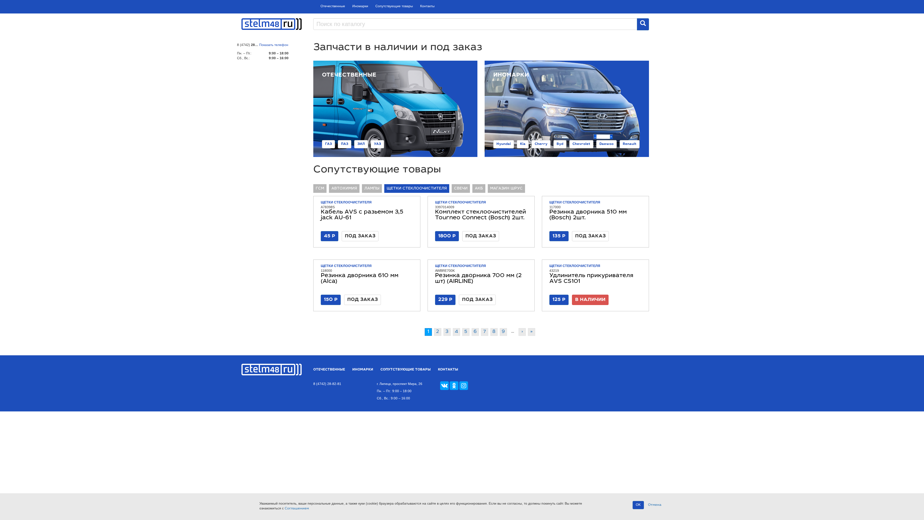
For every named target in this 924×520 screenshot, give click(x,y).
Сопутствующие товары (394, 6)
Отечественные (333, 6)
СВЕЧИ (461, 188)
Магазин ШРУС (506, 188)
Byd (560, 144)
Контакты (427, 6)
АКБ (479, 188)
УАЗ (377, 144)
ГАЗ (328, 144)
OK (638, 505)
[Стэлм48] (271, 24)
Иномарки (360, 6)
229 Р (445, 299)
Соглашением (297, 508)
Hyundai (503, 144)
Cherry (541, 144)
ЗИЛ (361, 144)
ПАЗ (344, 144)
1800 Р (447, 236)
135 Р (558, 236)
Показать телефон (273, 45)
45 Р (329, 236)
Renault (629, 144)
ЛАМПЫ (371, 188)
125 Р (558, 299)
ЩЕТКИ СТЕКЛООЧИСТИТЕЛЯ (417, 188)
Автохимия (344, 188)
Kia (523, 144)
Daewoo (606, 144)
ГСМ (320, 188)
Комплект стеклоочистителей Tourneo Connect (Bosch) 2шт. (480, 215)
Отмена (654, 505)
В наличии (590, 299)
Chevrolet (581, 144)
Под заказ (360, 236)
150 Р (331, 299)
